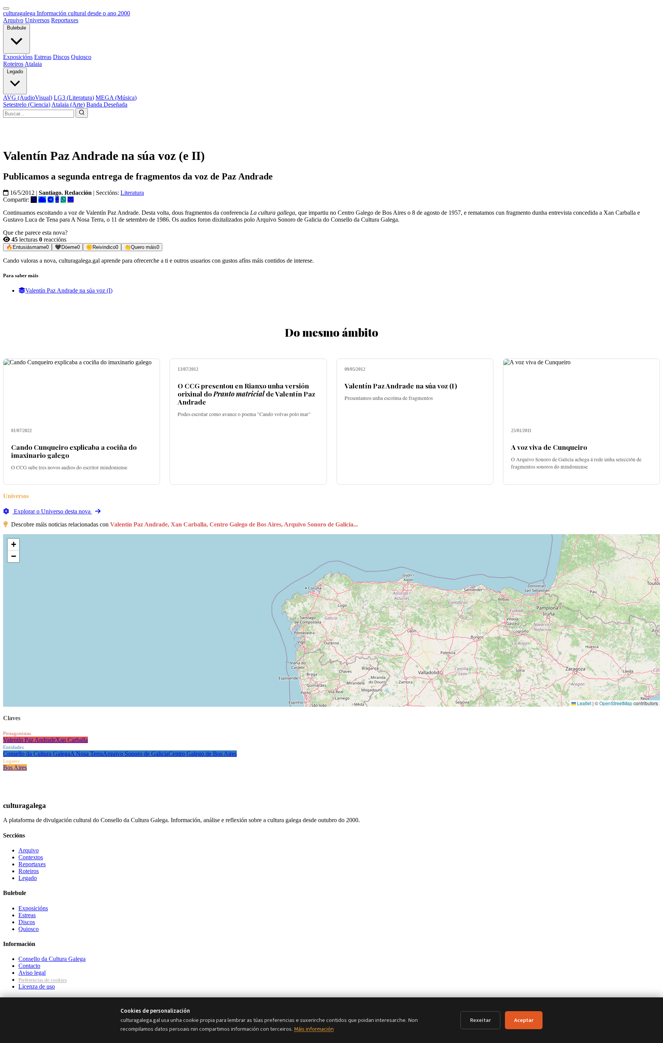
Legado (15, 71)
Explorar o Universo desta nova (52, 511)
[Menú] (6, 8)
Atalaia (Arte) (68, 104)
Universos (37, 20)
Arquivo (13, 20)
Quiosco (81, 57)
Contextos (30, 857)
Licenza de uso (36, 986)
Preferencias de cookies (42, 980)
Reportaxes (64, 20)
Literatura (132, 192)
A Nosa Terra (86, 753)
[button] (13, 545)
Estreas (42, 57)
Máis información (314, 1029)
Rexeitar (480, 1020)
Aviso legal (32, 972)
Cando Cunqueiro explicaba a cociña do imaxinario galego (74, 451)
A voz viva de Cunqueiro (549, 447)
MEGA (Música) (116, 97)
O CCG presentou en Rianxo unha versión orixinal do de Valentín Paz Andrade (246, 393)
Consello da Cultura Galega (36, 753)
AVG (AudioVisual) (27, 97)
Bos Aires (15, 767)
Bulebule (16, 28)
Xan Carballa (72, 740)
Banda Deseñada (106, 104)
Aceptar (523, 1020)
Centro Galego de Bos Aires (202, 753)
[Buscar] (82, 113)
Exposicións (18, 57)
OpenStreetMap (615, 703)
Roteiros (13, 64)
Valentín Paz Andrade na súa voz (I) (68, 290)
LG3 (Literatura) (74, 97)
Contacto (29, 965)
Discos (61, 57)
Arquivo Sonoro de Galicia (135, 753)
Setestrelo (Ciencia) (26, 104)
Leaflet (583, 703)
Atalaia (33, 64)
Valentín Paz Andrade (29, 740)
